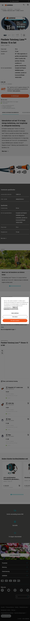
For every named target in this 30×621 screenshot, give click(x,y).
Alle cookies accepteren (15, 320)
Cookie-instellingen (15, 313)
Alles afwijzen (15, 316)
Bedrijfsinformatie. (14, 309)
